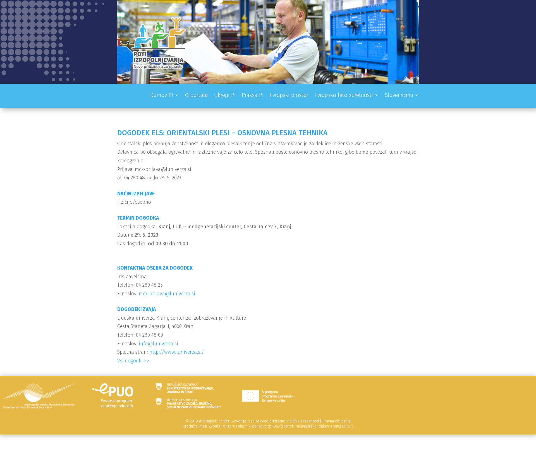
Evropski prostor (289, 95)
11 (289, 72)
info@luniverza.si (158, 344)
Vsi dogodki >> (133, 361)
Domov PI (161, 95)
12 (294, 72)
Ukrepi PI (225, 95)
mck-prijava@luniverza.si (167, 294)
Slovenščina (399, 95)
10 (285, 72)
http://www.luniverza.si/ (176, 352)
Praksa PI (253, 95)
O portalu (196, 95)
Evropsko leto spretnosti (344, 95)
